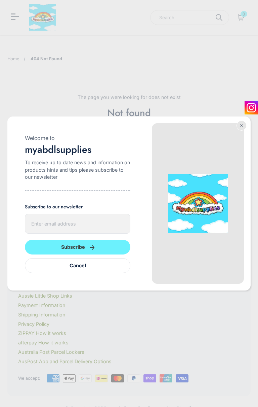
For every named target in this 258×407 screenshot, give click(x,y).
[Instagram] (251, 107)
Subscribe (73, 247)
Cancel (78, 265)
